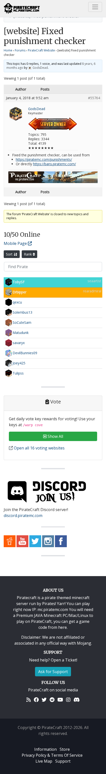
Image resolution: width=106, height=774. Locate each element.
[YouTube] (60, 700)
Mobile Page (16, 243)
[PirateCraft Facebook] (61, 541)
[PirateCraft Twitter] (35, 541)
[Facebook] (36, 700)
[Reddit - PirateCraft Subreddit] (10, 541)
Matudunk (21, 332)
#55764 (94, 98)
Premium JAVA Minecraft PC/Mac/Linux (52, 615)
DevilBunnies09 (25, 353)
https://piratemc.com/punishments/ (44, 159)
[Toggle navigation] (95, 7)
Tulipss (18, 373)
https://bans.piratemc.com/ (54, 164)
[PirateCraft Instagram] (48, 541)
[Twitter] (44, 700)
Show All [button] (55, 436)
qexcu (17, 302)
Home (8, 50)
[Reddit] (52, 700)
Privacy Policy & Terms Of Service (52, 755)
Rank (28, 254)
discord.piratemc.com (23, 515)
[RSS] (28, 700)
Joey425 (19, 363)
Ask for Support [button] (53, 671)
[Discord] (76, 700)
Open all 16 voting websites (39, 448)
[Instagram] (68, 700)
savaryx (19, 342)
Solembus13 (22, 312)
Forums (20, 50)
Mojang (84, 643)
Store (65, 749)
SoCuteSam (22, 322)
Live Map (43, 761)
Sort (10, 254)
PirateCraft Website (41, 50)
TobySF (19, 282)
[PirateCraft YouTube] (22, 541)
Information (45, 749)
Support (63, 761)
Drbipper (19, 292)
